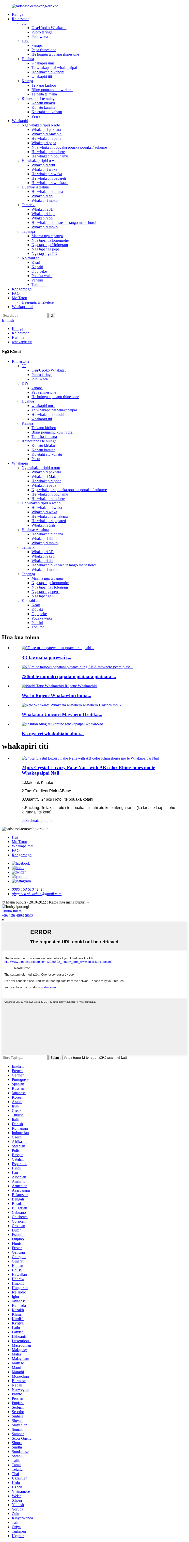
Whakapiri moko (45, 200)
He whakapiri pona (46, 138)
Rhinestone (20, 19)
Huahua (28, 59)
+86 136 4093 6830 (17, 915)
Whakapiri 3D (43, 209)
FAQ (16, 293)
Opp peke (39, 271)
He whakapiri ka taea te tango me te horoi (64, 222)
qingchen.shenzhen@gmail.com (37, 894)
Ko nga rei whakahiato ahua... (53, 733)
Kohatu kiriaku (43, 103)
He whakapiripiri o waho (41, 160)
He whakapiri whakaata (50, 183)
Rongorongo (22, 289)
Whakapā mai (22, 307)
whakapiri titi (42, 76)
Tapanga (28, 231)
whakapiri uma (43, 63)
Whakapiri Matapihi (47, 134)
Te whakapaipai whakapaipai (54, 67)
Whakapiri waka (44, 169)
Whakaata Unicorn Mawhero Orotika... (62, 714)
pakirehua (29, 820)
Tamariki (28, 205)
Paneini (37, 280)
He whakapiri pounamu (50, 156)
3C (24, 23)
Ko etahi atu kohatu (47, 112)
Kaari (36, 262)
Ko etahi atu (31, 258)
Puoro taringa (42, 32)
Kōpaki (37, 267)
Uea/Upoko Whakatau (49, 28)
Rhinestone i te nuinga (39, 98)
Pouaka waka (42, 276)
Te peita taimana (44, 94)
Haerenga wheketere (38, 302)
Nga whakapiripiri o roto (41, 125)
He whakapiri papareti (49, 178)
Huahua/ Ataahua (35, 187)
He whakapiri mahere (48, 152)
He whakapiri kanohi (48, 72)
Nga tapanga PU (44, 253)
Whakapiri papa (44, 143)
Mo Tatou (19, 298)
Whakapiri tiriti (43, 165)
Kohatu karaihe (43, 107)
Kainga (17, 14)
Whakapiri (20, 121)
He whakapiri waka (47, 174)
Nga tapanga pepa (46, 249)
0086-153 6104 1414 (28, 889)
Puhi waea (40, 36)
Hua (15, 837)
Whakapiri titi (42, 196)
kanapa (37, 45)
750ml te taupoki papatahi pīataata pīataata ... (69, 676)
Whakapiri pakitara (46, 129)
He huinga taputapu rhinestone (55, 54)
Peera (36, 116)
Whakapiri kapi (43, 214)
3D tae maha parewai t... (46, 657)
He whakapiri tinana (47, 191)
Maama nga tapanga (47, 236)
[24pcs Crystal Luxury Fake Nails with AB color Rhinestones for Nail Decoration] (90, 758)
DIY (25, 41)
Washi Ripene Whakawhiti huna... (56, 695)
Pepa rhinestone (44, 50)
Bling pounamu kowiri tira (52, 90)
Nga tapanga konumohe (50, 240)
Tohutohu (39, 284)
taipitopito (44, 820)
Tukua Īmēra (12, 911)
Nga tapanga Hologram (50, 245)
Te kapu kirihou (44, 85)
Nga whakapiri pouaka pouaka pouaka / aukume (69, 147)
